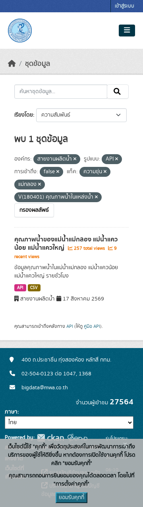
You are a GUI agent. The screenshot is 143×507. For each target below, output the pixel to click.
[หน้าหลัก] (12, 64)
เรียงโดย (23, 115)
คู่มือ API (92, 326)
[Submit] (118, 91)
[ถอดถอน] (74, 159)
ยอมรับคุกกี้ (71, 497)
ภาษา (11, 412)
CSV (34, 288)
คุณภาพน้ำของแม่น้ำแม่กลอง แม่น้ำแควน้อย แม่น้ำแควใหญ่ (66, 243)
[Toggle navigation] (127, 30)
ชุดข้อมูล (37, 64)
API (20, 288)
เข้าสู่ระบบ (124, 6)
